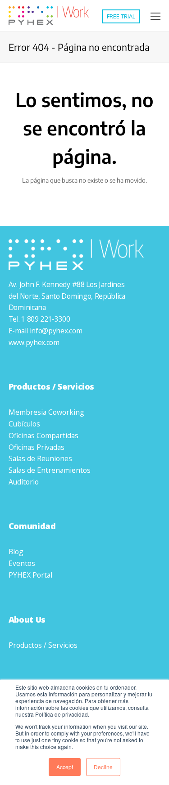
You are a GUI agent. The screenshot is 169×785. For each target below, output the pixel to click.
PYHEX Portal (30, 575)
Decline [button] (103, 767)
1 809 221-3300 (45, 319)
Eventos (22, 563)
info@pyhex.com (56, 331)
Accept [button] (64, 767)
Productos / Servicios (43, 645)
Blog (16, 551)
